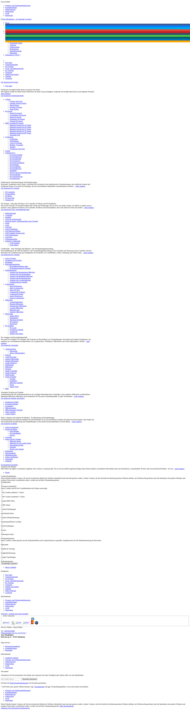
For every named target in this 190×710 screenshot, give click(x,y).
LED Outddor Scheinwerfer (15, 233)
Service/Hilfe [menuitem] (15, 8)
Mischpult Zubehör (16, 320)
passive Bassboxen (16, 296)
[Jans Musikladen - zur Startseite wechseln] (16, 19)
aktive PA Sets (15, 290)
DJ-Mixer (8, 196)
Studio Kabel (9, 375)
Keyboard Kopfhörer (17, 163)
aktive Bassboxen (16, 286)
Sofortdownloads (16, 51)
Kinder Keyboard (16, 113)
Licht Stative (14, 245)
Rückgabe (8, 650)
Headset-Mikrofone (16, 304)
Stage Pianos (14, 109)
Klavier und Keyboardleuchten (20, 173)
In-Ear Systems (10, 258)
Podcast (8, 355)
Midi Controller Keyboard (14, 123)
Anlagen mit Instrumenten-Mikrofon (22, 272)
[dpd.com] (27, 624)
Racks (12, 385)
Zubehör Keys (10, 153)
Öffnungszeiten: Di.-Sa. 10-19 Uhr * (13, 633)
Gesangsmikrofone (16, 302)
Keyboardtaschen (16, 157)
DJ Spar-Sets (9, 198)
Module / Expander (16, 145)
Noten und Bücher (11, 457)
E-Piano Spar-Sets (16, 101)
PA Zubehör (9, 326)
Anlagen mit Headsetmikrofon (20, 278)
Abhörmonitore (10, 349)
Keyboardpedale (15, 159)
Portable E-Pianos (16, 107)
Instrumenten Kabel (16, 445)
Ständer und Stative (16, 334)
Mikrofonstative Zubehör (14, 410)
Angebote (8, 593)
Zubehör (8, 589)
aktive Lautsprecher (16, 288)
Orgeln (7, 151)
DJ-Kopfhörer (10, 194)
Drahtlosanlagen (11, 270)
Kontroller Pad (15, 135)
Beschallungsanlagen (12, 264)
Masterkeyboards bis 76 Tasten (20, 131)
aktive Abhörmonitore (17, 353)
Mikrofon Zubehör (16, 383)
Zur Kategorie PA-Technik (10, 255)
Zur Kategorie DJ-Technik (10, 188)
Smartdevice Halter (12, 402)
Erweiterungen (15, 179)
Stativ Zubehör (10, 412)
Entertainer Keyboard (17, 119)
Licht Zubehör (15, 243)
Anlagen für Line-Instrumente (20, 274)
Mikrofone (9, 300)
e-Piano (8, 99)
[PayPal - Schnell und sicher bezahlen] (14, 614)
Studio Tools (14, 387)
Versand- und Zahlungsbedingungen (17, 5)
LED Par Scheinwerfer (13, 219)
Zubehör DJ (9, 200)
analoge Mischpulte (12, 359)
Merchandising (10, 453)
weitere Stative (10, 414)
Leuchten (8, 437)
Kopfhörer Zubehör (16, 330)
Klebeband (9, 451)
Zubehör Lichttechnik (12, 241)
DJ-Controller (10, 192)
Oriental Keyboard (16, 121)
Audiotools (13, 332)
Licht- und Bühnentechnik (14, 581)
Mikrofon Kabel (15, 441)
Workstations (14, 141)
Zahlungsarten (15, 47)
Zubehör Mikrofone (16, 312)
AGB (7, 13)
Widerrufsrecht (10, 9)
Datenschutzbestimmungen (19, 683)
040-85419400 (9, 631)
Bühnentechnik (10, 213)
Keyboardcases (15, 161)
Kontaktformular (11, 7)
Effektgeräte (9, 365)
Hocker (12, 435)
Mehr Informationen (67, 706)
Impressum (9, 15)
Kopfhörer (9, 262)
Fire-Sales (8, 86)
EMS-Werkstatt (10, 591)
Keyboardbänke (15, 167)
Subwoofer (13, 351)
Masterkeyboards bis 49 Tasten (20, 127)
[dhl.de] (19, 624)
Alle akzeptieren (14, 708)
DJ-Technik (9, 579)
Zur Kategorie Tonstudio (9, 345)
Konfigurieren (25, 708)
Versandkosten (39, 687)
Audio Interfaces (11, 363)
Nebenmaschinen (11, 239)
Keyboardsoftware (16, 177)
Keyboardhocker (15, 169)
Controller (8, 215)
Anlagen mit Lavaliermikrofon (20, 280)
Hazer (7, 223)
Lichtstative (9, 406)
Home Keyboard (15, 117)
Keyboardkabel (15, 175)
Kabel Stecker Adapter (13, 439)
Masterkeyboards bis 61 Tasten (20, 129)
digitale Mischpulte (11, 361)
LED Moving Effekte (12, 231)
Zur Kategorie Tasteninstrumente (12, 96)
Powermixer (14, 322)
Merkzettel (13, 53)
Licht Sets (8, 237)
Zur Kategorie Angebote (9, 465)
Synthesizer (9, 137)
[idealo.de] (36, 624)
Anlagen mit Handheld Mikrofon (21, 276)
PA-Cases (13, 328)
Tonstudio (8, 585)
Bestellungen (14, 49)
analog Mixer (14, 316)
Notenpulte (9, 459)
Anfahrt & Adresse (11, 658)
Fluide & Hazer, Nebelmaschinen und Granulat (21, 221)
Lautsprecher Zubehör (17, 292)
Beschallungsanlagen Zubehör (20, 268)
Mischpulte (9, 314)
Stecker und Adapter (17, 449)
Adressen (13, 45)
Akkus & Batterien (11, 427)
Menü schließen (10, 567)
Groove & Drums (16, 143)
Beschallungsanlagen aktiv (19, 266)
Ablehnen (4, 708)
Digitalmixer (14, 318)
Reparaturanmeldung (12, 646)
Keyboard (8, 111)
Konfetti (8, 217)
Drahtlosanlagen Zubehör (18, 282)
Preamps (8, 369)
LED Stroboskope (11, 235)
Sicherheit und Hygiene (13, 260)
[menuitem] (97, 6)
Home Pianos (14, 105)
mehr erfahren (6, 94)
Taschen (12, 379)
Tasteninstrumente (11, 577)
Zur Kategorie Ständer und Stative (13, 398)
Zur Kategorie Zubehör (9, 424)
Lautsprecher (9, 284)
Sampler (12, 147)
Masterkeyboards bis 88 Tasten (20, 133)
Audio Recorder (10, 357)
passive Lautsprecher (17, 298)
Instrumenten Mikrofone (18, 306)
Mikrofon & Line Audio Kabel (20, 443)
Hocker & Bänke (11, 429)
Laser (7, 225)
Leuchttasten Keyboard (18, 115)
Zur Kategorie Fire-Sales (9, 82)
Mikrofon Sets (15, 310)
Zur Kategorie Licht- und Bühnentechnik (15, 210)
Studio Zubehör (10, 377)
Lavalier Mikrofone (16, 308)
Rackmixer (13, 324)
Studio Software (10, 373)
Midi (7, 389)
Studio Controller (11, 371)
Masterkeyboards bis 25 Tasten (20, 125)
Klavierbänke (14, 165)
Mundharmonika (11, 455)
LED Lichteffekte (11, 229)
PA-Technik (9, 583)
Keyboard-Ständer (16, 155)
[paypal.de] (7, 624)
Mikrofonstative (10, 408)
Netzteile (13, 447)
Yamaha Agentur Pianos (18, 103)
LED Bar (8, 227)
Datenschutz (9, 11)
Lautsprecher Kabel (16, 294)
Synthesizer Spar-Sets (17, 149)
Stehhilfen (13, 171)
